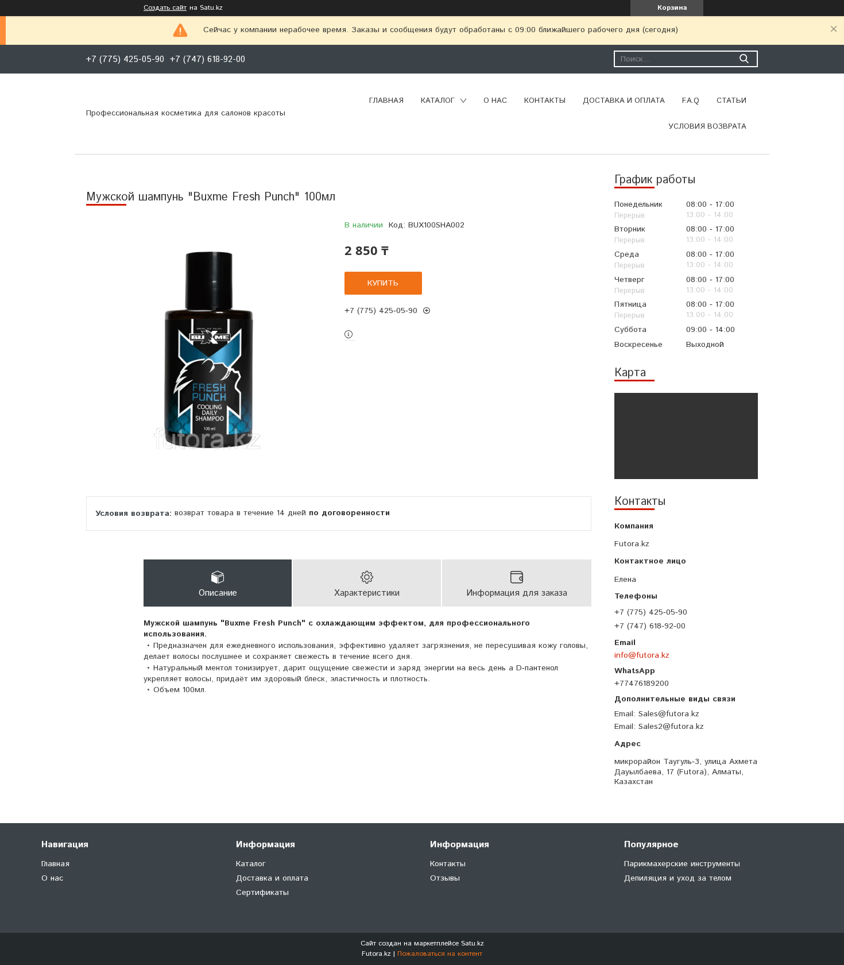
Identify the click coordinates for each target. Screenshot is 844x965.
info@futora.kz (641, 655)
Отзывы (445, 878)
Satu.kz (472, 943)
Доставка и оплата (624, 100)
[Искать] (744, 59)
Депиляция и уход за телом (677, 878)
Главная (386, 100)
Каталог (438, 100)
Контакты (545, 100)
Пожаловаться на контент (439, 954)
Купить (382, 283)
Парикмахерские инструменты (682, 864)
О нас (495, 100)
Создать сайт (165, 8)
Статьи (731, 100)
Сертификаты (262, 892)
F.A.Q (690, 100)
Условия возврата (707, 126)
